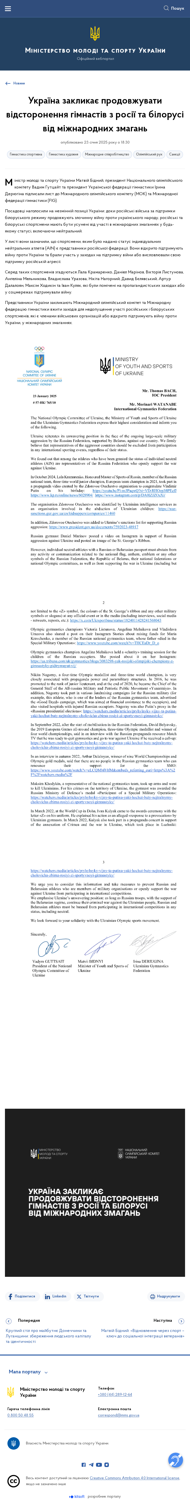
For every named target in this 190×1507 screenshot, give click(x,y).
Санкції (174, 154)
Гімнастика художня (63, 154)
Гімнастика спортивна (26, 154)
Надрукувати (168, 1296)
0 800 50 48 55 (20, 1415)
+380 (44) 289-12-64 (115, 1395)
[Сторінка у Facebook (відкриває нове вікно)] (84, 1465)
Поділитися (25, 1296)
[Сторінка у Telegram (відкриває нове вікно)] (91, 1465)
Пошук (177, 8)
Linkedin (59, 1296)
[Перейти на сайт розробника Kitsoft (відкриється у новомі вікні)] (77, 1497)
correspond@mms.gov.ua (118, 1415)
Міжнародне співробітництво (107, 154)
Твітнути (91, 1296)
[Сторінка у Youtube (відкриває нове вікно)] (99, 1465)
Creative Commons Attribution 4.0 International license (134, 1478)
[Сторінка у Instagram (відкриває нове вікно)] (107, 1465)
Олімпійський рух (149, 154)
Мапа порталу (25, 1372)
